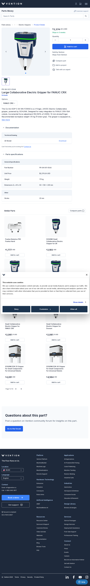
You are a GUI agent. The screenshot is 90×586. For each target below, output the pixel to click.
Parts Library (6, 25)
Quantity (55, 36)
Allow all (73, 309)
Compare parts (76, 211)
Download (62, 141)
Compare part (61, 61)
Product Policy (39, 577)
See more (6, 120)
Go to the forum (14, 429)
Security (30, 577)
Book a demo (13, 498)
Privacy (23, 577)
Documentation (12, 128)
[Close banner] (86, 275)
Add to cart (72, 46)
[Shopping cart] (80, 4)
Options (5, 99)
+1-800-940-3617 (11, 490)
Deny (16, 309)
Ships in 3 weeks (58, 32)
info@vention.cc (11, 487)
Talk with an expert (63, 69)
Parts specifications (14, 154)
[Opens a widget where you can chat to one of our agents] (82, 582)
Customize (44, 309)
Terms (17, 577)
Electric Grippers (25, 25)
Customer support (82, 11)
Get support (13, 505)
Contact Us (27, 146)
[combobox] (9, 103)
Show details (78, 302)
